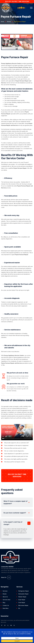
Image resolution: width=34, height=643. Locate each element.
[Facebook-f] (2, 625)
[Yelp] (14, 625)
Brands (9, 21)
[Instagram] (5, 625)
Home (2, 21)
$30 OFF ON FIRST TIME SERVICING (17, 1)
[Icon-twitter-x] (8, 625)
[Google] (11, 625)
